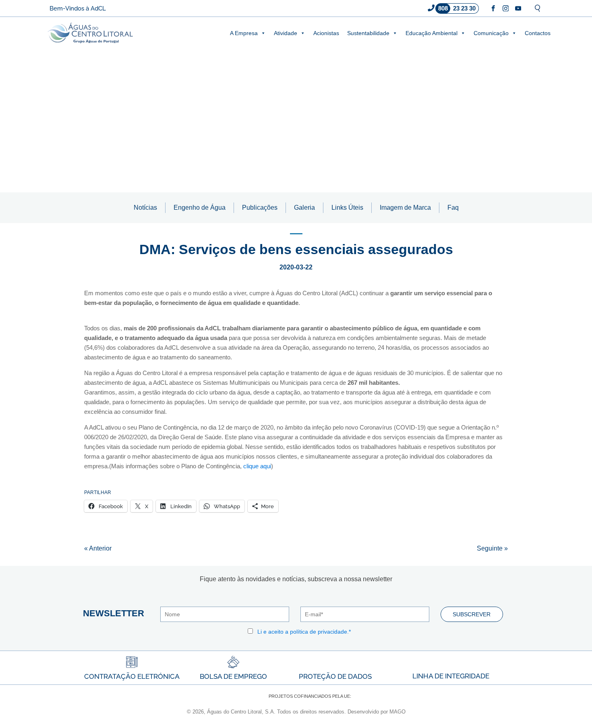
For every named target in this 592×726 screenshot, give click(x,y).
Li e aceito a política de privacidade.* (304, 631)
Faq (453, 207)
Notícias (145, 207)
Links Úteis (347, 207)
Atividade (285, 33)
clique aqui (257, 466)
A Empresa (244, 33)
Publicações (259, 207)
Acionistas (326, 33)
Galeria (304, 207)
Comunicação (491, 33)
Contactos (538, 33)
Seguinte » (492, 548)
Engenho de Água (200, 207)
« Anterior (98, 548)
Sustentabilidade (368, 33)
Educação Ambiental (431, 33)
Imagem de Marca (405, 207)
